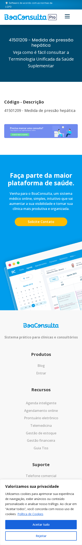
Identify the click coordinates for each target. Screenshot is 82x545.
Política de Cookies (30, 514)
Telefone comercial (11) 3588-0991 (41, 478)
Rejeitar (41, 536)
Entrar (41, 373)
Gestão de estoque (41, 433)
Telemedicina (41, 425)
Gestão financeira (41, 440)
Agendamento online (41, 410)
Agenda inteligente (41, 403)
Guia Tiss (41, 448)
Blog (41, 365)
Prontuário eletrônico (41, 418)
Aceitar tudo (41, 524)
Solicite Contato (41, 221)
